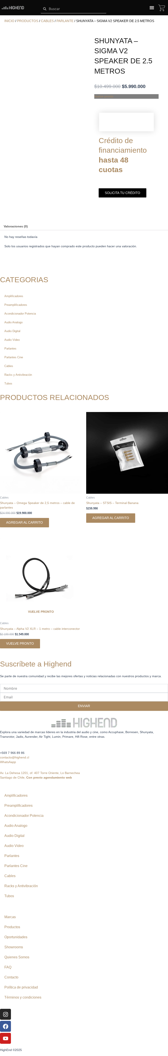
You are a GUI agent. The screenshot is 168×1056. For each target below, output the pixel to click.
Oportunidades (15, 937)
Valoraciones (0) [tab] (16, 226)
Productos (27, 21)
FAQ (7, 967)
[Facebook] (5, 1026)
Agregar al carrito (24, 522)
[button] (151, 7)
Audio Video (12, 339)
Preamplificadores (15, 304)
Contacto (11, 977)
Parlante (65, 21)
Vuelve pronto (20, 643)
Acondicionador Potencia (20, 313)
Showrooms (13, 947)
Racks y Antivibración (18, 374)
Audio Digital (12, 331)
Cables (47, 21)
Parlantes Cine (13, 357)
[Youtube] (5, 1038)
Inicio (9, 21)
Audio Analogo (13, 322)
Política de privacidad (21, 987)
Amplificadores (13, 296)
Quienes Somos (16, 957)
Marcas (10, 917)
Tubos (8, 383)
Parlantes (10, 348)
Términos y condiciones (22, 997)
